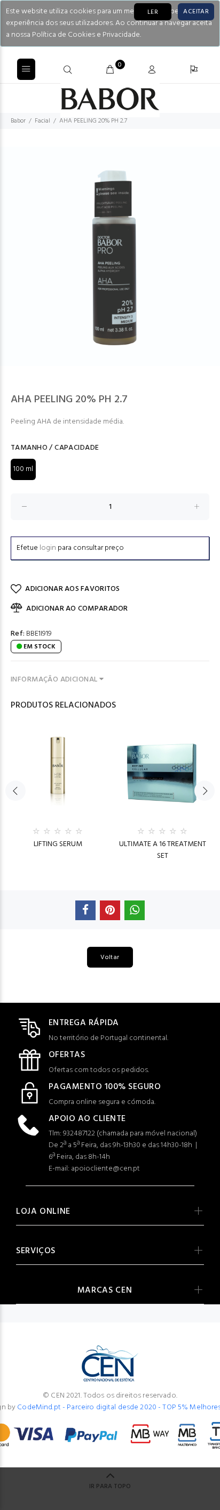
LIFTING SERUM (58, 844)
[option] (110, 256)
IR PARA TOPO (110, 1486)
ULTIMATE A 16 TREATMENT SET (162, 850)
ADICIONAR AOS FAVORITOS (72, 589)
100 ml (23, 469)
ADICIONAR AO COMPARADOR (77, 609)
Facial (42, 121)
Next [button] (204, 791)
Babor (18, 121)
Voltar (109, 957)
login (48, 548)
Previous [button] (15, 791)
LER (152, 12)
